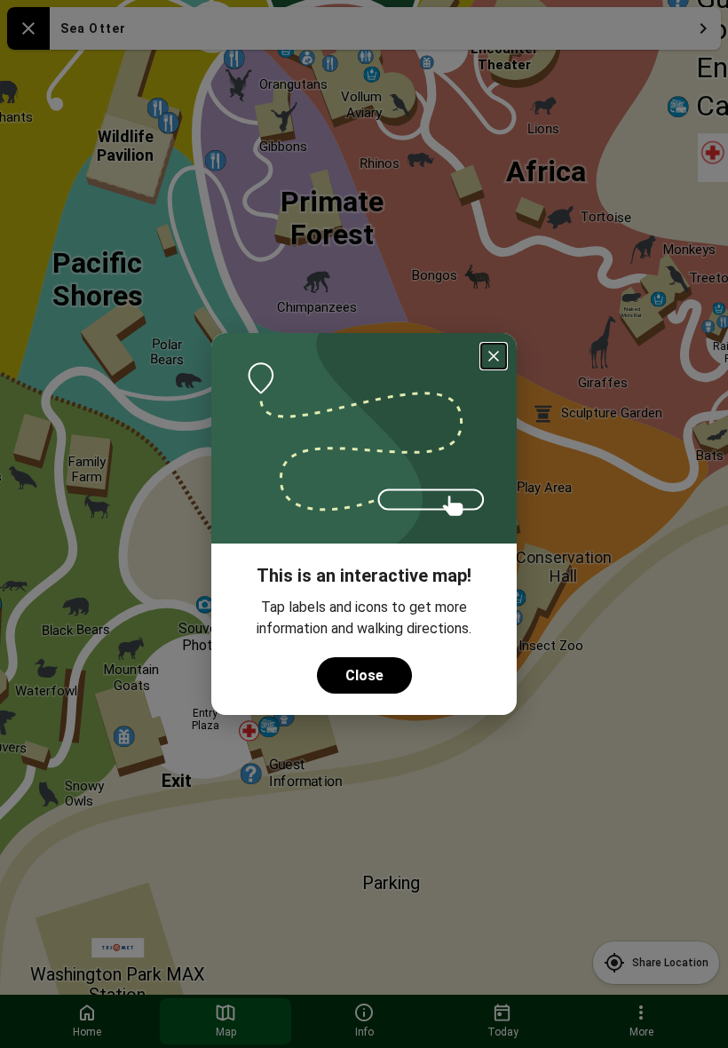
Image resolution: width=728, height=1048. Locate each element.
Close (364, 675)
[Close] (493, 356)
